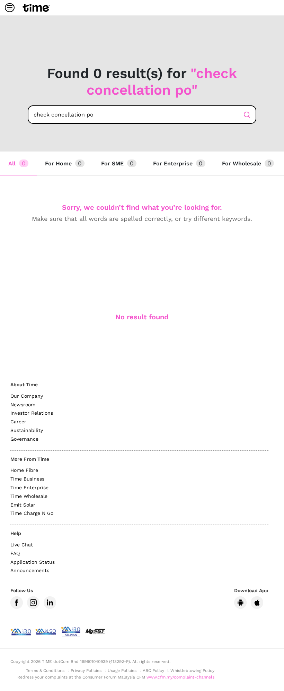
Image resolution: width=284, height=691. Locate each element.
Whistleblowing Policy (192, 670)
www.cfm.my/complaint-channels (180, 677)
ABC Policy (153, 670)
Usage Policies (122, 670)
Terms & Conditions (45, 670)
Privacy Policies (86, 670)
